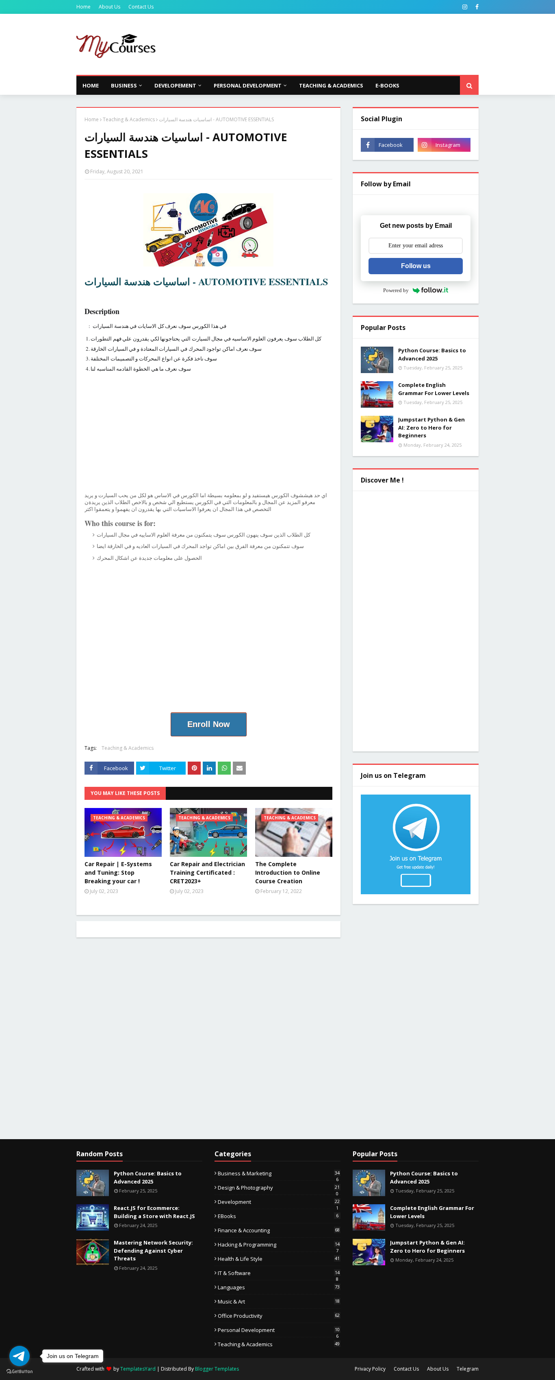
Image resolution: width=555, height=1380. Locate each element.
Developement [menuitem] (175, 85)
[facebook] (476, 7)
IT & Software (279, 1273)
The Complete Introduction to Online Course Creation (287, 872)
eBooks (278, 1216)
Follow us (416, 265)
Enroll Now (208, 724)
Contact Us (141, 6)
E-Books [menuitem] (387, 85)
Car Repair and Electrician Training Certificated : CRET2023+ (207, 872)
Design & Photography (279, 1187)
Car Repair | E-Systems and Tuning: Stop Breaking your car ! (118, 872)
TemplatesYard (138, 1368)
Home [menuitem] (90, 85)
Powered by (396, 290)
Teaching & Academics (129, 119)
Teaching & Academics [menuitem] (331, 85)
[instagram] (464, 7)
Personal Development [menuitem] (248, 85)
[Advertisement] (331, 44)
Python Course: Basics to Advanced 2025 (432, 354)
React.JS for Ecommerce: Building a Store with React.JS (154, 1212)
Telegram (468, 1368)
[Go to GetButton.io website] (20, 1371)
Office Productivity (279, 1315)
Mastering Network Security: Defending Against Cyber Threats (153, 1250)
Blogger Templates (217, 1368)
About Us (109, 6)
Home (83, 6)
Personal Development (279, 1330)
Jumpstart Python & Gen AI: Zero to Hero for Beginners (431, 427)
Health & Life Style (279, 1258)
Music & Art (279, 1301)
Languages (279, 1287)
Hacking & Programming (279, 1244)
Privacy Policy (370, 1368)
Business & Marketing (279, 1173)
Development (279, 1201)
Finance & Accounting (279, 1230)
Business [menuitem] (124, 85)
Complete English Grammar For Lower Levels (433, 389)
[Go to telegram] (19, 1356)
